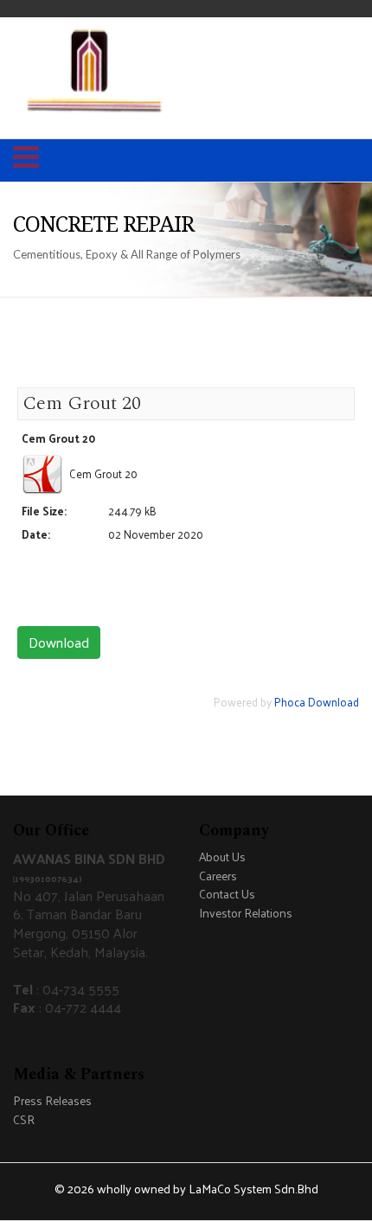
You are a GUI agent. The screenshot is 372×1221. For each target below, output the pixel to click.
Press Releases (52, 1101)
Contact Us (227, 894)
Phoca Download (316, 702)
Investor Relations (245, 913)
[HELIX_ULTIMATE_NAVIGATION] (26, 160)
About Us (222, 857)
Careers (218, 876)
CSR (24, 1120)
